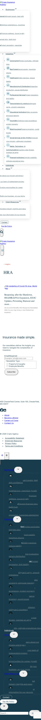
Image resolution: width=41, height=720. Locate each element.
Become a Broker (11, 418)
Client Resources (11, 673)
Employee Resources (13, 441)
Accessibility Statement (14, 438)
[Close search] (4, 707)
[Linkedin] (4, 410)
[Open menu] (2, 250)
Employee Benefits (16, 366)
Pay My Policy (6, 226)
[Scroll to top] (2, 456)
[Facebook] (1, 410)
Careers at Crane (11, 420)
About (6, 415)
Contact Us (9, 423)
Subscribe (11, 372)
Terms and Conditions (14, 446)
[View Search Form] (1, 232)
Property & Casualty (17, 364)
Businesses (9, 470)
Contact (4, 222)
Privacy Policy (11, 443)
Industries (8, 519)
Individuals (10, 165)
